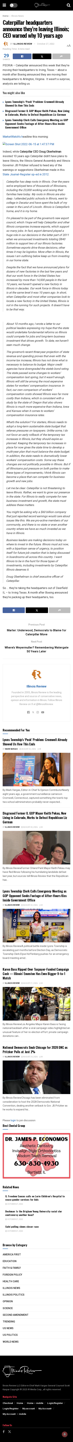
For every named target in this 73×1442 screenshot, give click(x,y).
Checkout (8, 1403)
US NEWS (8, 1328)
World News (11, 1342)
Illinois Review (22, 43)
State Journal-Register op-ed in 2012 (26, 174)
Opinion (8, 1301)
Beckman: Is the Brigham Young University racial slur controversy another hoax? (33, 1213)
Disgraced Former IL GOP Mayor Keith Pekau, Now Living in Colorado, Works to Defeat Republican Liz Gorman (37, 112)
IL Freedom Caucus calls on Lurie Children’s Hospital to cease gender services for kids (35, 1197)
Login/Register (55, 1403)
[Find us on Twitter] (9, 1432)
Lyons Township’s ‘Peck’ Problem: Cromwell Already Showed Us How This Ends (34, 103)
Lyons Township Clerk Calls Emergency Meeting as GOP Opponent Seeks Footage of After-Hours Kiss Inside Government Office (36, 123)
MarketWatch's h (13, 136)
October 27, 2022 (45, 43)
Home (6, 16)
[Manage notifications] (65, 1434)
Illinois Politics (13, 1295)
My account (28, 1408)
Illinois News (17, 16)
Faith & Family (12, 1268)
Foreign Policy (12, 1275)
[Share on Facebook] (22, 56)
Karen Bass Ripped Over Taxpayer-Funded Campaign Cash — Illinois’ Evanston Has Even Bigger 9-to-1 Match (36, 973)
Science (8, 1308)
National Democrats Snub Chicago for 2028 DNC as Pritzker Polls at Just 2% (35, 1049)
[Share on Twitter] (41, 56)
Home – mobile (35, 1403)
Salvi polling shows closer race (22, 1226)
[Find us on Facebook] (3, 1432)
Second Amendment (16, 1315)
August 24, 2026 (30, 827)
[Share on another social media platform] (61, 56)
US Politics (10, 1335)
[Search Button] (68, 5)
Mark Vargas (11, 749)
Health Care (11, 1281)
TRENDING (9, 1322)
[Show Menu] (4, 5)
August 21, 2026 (30, 983)
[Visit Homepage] (42, 5)
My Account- (45, 1408)
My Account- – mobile (14, 1414)
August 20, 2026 (30, 1057)
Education (9, 1261)
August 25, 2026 (28, 749)
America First (12, 1254)
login (13, 1120)
